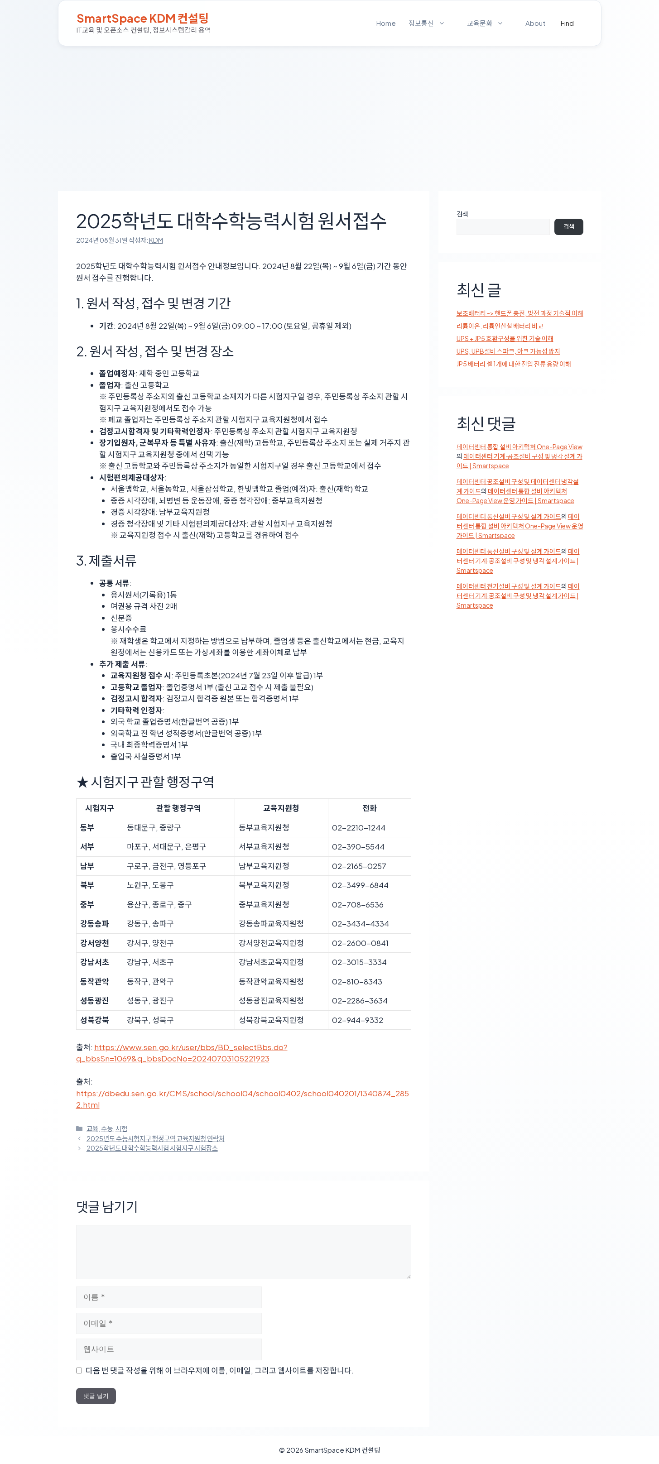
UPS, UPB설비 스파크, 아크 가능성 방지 (508, 351)
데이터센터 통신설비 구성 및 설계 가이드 (509, 516)
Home (386, 23)
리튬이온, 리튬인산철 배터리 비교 (500, 326)
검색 (462, 214)
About (535, 23)
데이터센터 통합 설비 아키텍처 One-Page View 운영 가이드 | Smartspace (520, 525)
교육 (92, 1128)
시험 (121, 1128)
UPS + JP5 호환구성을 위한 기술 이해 (505, 338)
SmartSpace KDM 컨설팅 (143, 18)
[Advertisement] (329, 114)
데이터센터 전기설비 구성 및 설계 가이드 (509, 586)
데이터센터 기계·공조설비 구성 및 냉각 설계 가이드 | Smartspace (518, 560)
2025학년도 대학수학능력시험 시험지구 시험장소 (152, 1148)
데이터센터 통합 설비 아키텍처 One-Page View (519, 446)
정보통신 (421, 23)
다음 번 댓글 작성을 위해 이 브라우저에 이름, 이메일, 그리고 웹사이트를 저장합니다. (220, 1370)
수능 (107, 1128)
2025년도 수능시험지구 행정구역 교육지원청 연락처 (156, 1138)
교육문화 (479, 23)
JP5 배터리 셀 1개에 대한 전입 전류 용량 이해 (514, 364)
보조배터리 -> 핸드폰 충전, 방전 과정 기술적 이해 (520, 313)
